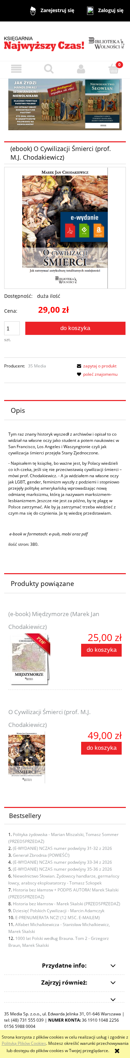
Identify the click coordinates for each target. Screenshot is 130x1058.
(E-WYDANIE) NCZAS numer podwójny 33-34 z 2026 (62, 862)
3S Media (37, 366)
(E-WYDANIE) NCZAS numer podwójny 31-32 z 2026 (62, 848)
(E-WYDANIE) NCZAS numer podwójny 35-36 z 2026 (62, 869)
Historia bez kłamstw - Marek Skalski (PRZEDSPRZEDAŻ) (66, 904)
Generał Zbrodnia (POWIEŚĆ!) (41, 855)
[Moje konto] (81, 68)
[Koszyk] (113, 68)
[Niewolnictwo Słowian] (65, 104)
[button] (16, 68)
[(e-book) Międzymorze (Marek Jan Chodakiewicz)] (36, 659)
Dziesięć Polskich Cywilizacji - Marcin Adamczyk (58, 911)
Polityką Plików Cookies (24, 1043)
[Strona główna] (65, 41)
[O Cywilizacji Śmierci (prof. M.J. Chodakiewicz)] (36, 757)
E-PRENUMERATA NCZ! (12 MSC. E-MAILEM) (57, 918)
